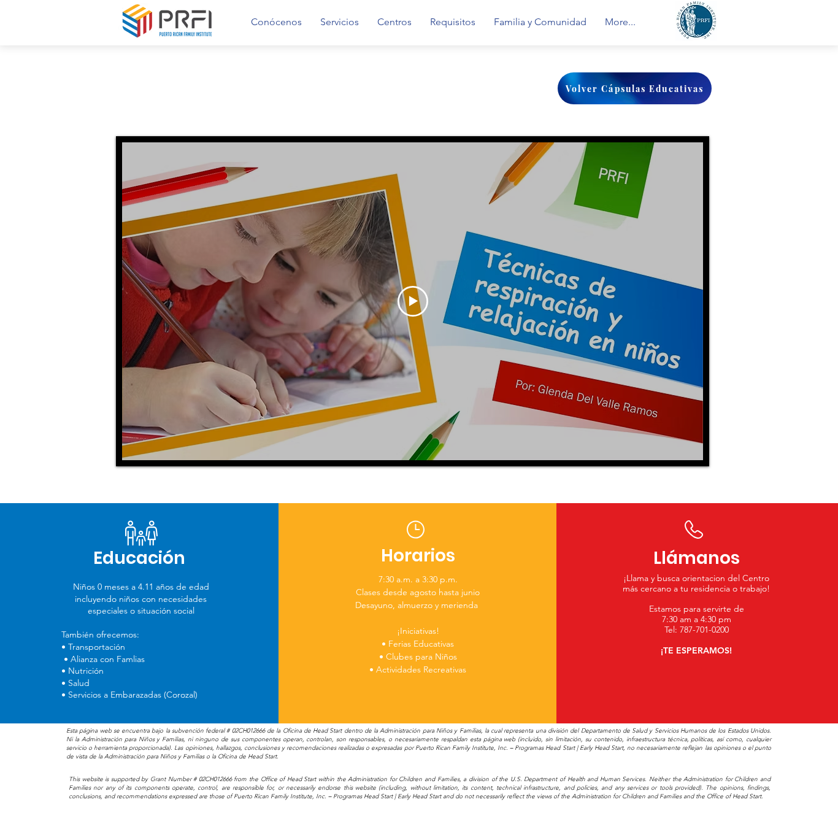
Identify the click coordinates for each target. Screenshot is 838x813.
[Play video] (413, 301)
